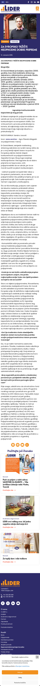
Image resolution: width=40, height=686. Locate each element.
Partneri (3, 619)
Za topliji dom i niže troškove (15, 558)
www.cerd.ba (11, 139)
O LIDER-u (4, 612)
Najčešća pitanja (6, 654)
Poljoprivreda (5, 637)
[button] (37, 657)
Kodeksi (3, 614)
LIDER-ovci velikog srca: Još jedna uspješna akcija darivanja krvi (17, 522)
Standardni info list (7, 649)
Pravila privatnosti (6, 624)
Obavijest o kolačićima (22, 666)
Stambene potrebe (7, 640)
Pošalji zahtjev (5, 652)
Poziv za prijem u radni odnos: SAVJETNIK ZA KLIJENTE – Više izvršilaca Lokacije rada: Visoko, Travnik (16, 483)
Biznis (2, 635)
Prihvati (20, 672)
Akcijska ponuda (6, 645)
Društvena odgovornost (11, 519)
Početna (5, 42)
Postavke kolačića (20, 682)
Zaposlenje (4, 621)
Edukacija (15, 42)
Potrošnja (4, 642)
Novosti (5, 477)
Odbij (20, 677)
